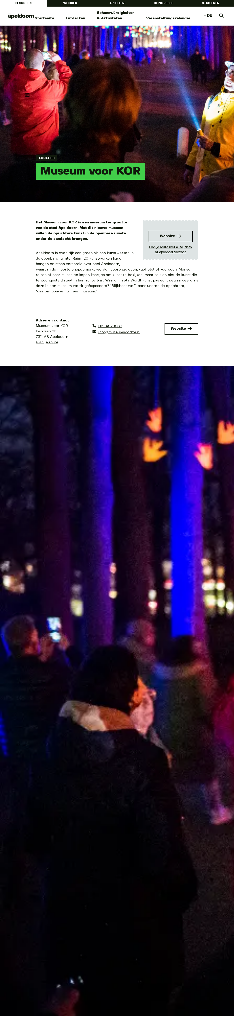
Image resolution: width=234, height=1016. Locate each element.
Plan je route (47, 342)
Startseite (44, 18)
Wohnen (70, 3)
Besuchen (23, 3)
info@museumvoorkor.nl (119, 332)
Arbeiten (117, 3)
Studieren (210, 3)
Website (168, 236)
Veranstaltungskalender (168, 18)
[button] (12, 720)
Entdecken (75, 18)
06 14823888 (110, 326)
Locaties (46, 158)
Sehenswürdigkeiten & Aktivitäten (116, 15)
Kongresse (163, 3)
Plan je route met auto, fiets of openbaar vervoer (170, 250)
